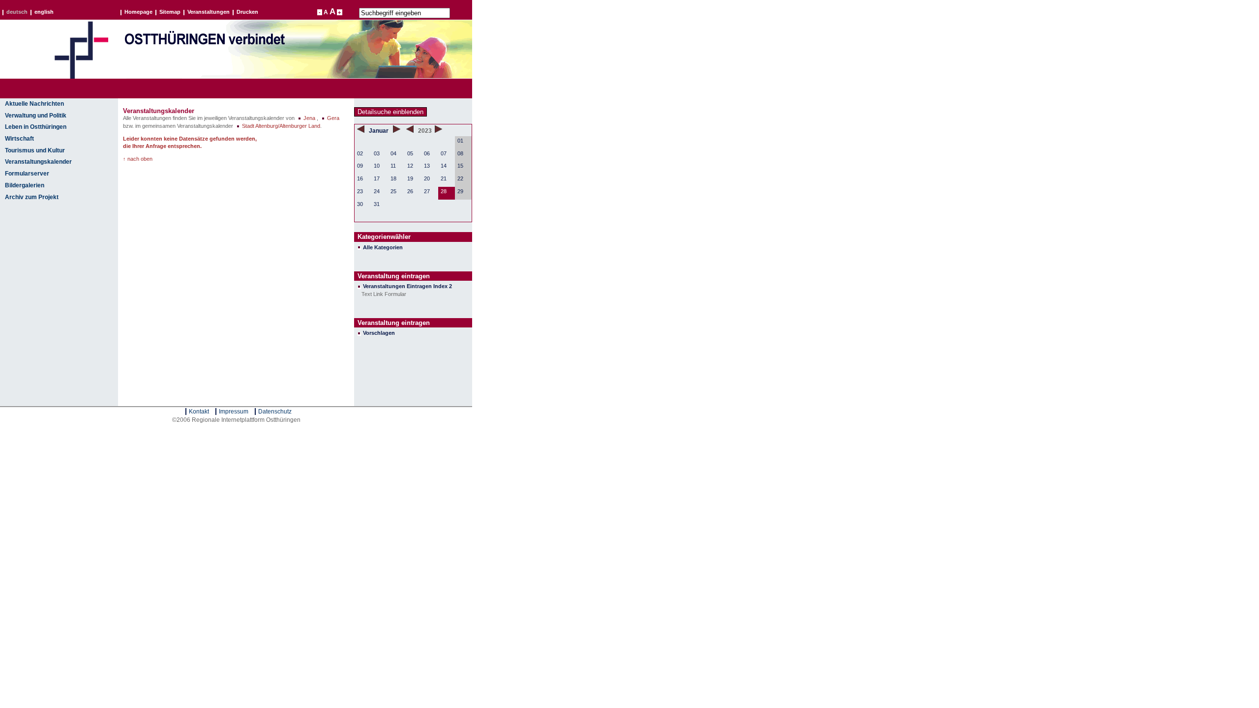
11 (393, 166)
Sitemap (169, 12)
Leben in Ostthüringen (35, 126)
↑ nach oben (137, 159)
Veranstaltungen (208, 12)
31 (377, 204)
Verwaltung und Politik (35, 115)
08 (460, 153)
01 (460, 141)
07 (444, 153)
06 (427, 153)
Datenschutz (275, 411)
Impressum (233, 411)
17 (377, 178)
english (44, 12)
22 (460, 178)
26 (410, 191)
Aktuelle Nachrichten (34, 103)
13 (427, 166)
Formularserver (27, 173)
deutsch (17, 12)
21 (444, 178)
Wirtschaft (19, 138)
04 (393, 153)
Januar (379, 130)
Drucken (247, 12)
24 (377, 191)
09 (360, 166)
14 (444, 166)
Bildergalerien (24, 185)
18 (393, 178)
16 (360, 178)
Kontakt (199, 411)
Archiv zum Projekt (32, 197)
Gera (333, 118)
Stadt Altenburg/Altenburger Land (281, 126)
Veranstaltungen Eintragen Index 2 (407, 286)
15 (460, 166)
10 (377, 166)
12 (410, 166)
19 (410, 178)
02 (360, 153)
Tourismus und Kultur (35, 150)
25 (393, 191)
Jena (309, 118)
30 (360, 204)
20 (427, 178)
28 (444, 191)
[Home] (81, 77)
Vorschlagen (379, 333)
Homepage (138, 12)
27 (427, 191)
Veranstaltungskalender (38, 161)
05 (410, 153)
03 (377, 153)
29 (460, 191)
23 (360, 191)
